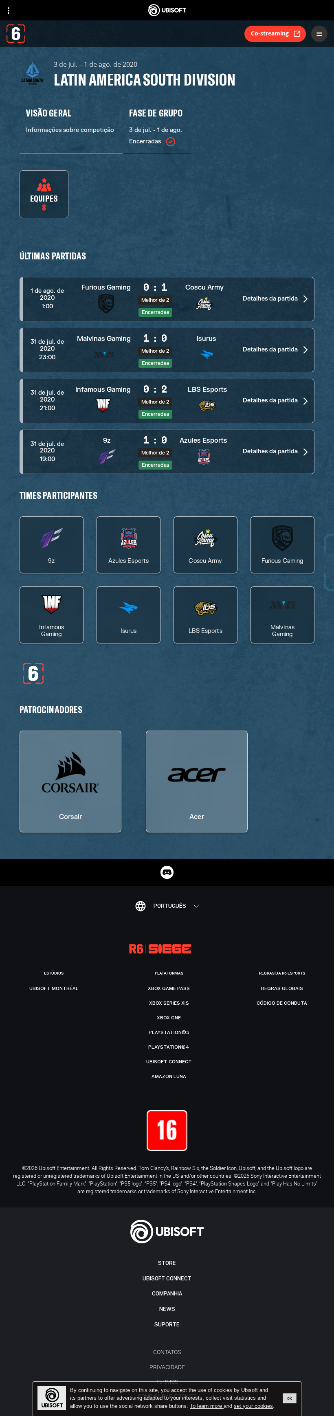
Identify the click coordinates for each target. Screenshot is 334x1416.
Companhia (167, 1294)
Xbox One (169, 1018)
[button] (167, 299)
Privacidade (167, 1367)
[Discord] (167, 872)
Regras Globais (282, 988)
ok (289, 1398)
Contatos (167, 1352)
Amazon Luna (169, 1076)
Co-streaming (270, 33)
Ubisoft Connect (167, 1278)
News (167, 1309)
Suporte (167, 1325)
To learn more (207, 1406)
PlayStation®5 (169, 1032)
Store (167, 1263)
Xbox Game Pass (169, 988)
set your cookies (253, 1406)
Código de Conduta (282, 1003)
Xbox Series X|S (169, 1003)
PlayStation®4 (168, 1047)
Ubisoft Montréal (54, 988)
